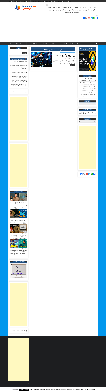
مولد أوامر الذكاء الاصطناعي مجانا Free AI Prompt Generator (43, 1)
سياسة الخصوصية (18, 1)
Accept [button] (26, 389)
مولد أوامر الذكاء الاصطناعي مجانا (34, 43)
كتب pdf (65, 43)
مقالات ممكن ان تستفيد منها (18, 59)
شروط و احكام (26, 1)
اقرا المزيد (72, 65)
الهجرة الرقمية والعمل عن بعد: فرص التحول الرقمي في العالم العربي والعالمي (23, 251)
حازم (95, 112)
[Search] (96, 43)
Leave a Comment (68, 58)
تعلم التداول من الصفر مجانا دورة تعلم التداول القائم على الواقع (64, 56)
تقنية (24, 43)
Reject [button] (21, 389)
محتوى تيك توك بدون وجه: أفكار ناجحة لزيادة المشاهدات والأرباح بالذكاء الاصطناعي (14, 205)
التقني (74, 58)
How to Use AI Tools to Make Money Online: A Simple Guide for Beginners (18, 67)
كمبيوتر (59, 43)
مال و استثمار (53, 43)
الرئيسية (10, 1)
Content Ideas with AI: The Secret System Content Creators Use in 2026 (19, 72)
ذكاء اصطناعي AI (18, 43)
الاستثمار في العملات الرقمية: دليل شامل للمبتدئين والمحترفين (14, 220)
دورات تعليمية (45, 43)
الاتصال (69, 1)
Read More (15, 389)
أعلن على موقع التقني (61, 1)
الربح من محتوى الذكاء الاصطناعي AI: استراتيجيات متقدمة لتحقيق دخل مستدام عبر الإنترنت (14, 251)
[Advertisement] (53, 31)
